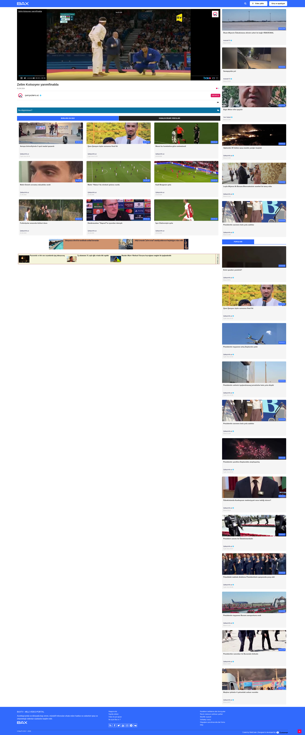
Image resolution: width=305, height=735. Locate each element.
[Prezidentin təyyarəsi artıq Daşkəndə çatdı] (254, 333)
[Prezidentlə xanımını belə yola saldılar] (254, 211)
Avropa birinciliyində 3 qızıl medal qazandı (37, 146)
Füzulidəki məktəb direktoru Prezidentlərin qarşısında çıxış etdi (249, 577)
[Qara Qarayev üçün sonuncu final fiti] (118, 133)
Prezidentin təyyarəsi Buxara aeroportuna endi (242, 615)
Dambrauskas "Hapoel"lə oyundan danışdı (105, 223)
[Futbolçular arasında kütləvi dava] (51, 210)
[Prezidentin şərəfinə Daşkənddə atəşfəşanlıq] (254, 449)
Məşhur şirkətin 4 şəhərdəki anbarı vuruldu (240, 692)
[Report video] (218, 102)
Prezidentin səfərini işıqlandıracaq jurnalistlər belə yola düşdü (248, 385)
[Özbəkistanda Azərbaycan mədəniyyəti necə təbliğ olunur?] (254, 487)
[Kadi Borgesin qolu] (186, 171)
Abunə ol (215, 95)
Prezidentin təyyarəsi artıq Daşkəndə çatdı (240, 347)
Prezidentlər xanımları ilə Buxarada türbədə (240, 654)
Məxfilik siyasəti (205, 717)
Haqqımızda (113, 711)
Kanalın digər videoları (169, 118)
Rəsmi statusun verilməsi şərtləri (211, 714)
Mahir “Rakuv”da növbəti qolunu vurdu (104, 185)
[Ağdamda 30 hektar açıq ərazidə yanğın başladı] (254, 135)
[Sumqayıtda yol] (254, 58)
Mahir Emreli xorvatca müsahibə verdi (35, 185)
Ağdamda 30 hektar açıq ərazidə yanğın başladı (242, 148)
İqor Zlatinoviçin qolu (164, 223)
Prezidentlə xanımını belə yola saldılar (238, 225)
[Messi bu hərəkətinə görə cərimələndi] (186, 133)
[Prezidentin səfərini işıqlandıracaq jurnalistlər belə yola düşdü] (254, 372)
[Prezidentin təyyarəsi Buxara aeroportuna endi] (254, 602)
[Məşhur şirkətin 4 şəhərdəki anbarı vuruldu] (254, 679)
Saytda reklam (114, 714)
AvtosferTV (227, 40)
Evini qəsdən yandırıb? (232, 270)
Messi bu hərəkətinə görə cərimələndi (170, 146)
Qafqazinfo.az (24, 154)
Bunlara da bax (68, 118)
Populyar (238, 242)
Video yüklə (259, 3)
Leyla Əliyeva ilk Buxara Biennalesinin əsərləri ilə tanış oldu (247, 186)
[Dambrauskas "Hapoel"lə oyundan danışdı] (118, 210)
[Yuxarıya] (299, 731)
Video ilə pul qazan (115, 717)
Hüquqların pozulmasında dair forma (212, 722)
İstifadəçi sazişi (205, 719)
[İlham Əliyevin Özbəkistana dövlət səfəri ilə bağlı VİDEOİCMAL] (254, 19)
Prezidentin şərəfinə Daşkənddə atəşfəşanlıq (241, 462)
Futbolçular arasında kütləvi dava (33, 223)
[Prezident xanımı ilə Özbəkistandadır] (254, 525)
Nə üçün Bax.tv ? (115, 719)
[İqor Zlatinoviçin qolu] (186, 210)
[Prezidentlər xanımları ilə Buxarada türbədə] (254, 641)
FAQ (201, 725)
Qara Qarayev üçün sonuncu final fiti (103, 146)
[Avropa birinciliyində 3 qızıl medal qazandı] (51, 133)
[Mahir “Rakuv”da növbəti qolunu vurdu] (118, 171)
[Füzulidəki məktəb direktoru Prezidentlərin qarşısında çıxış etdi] (254, 564)
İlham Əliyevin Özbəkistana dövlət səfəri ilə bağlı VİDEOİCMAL (248, 33)
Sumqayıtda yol (229, 71)
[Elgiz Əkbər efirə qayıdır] (254, 96)
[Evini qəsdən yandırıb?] (254, 257)
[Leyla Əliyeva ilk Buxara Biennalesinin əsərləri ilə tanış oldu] (254, 173)
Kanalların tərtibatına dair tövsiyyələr (212, 711)
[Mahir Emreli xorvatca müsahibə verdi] (51, 171)
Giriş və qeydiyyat (278, 3)
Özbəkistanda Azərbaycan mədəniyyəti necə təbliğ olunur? (247, 500)
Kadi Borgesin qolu (163, 185)
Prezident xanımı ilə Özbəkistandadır (238, 539)
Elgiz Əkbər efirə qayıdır (233, 109)
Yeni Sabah (227, 117)
